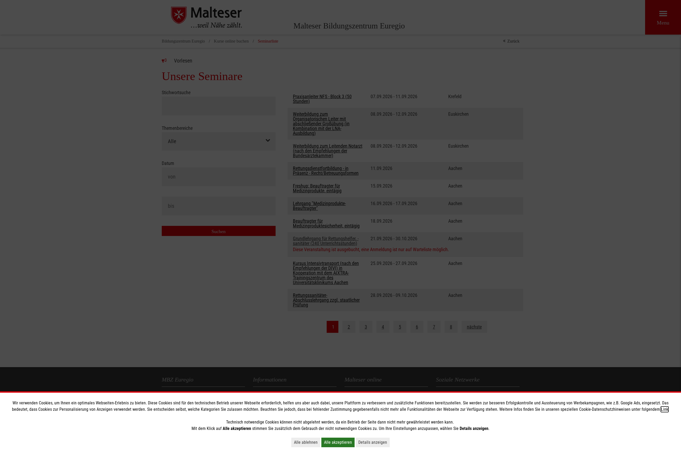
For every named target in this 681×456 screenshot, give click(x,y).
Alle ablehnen (306, 442)
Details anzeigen (372, 442)
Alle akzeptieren (338, 442)
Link (664, 409)
